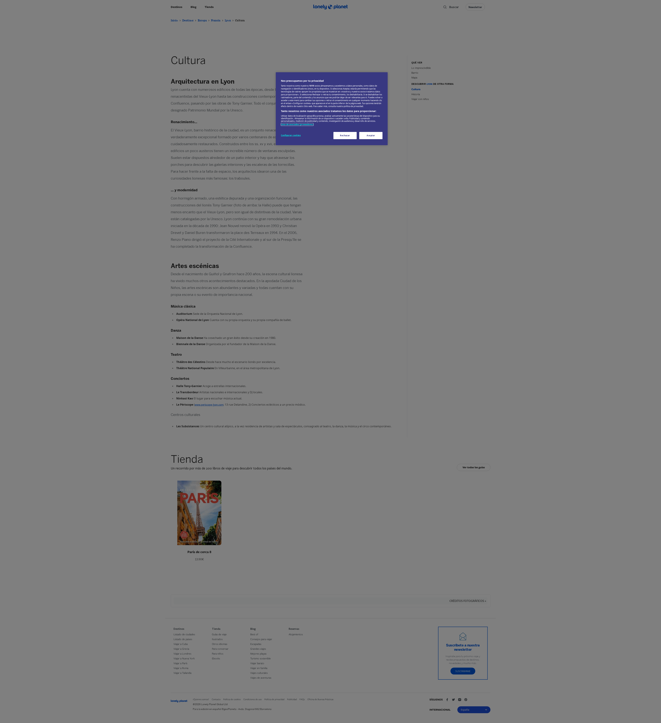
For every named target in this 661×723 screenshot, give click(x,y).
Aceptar (371, 135)
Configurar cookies (291, 135)
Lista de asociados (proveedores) (297, 124)
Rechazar (345, 135)
